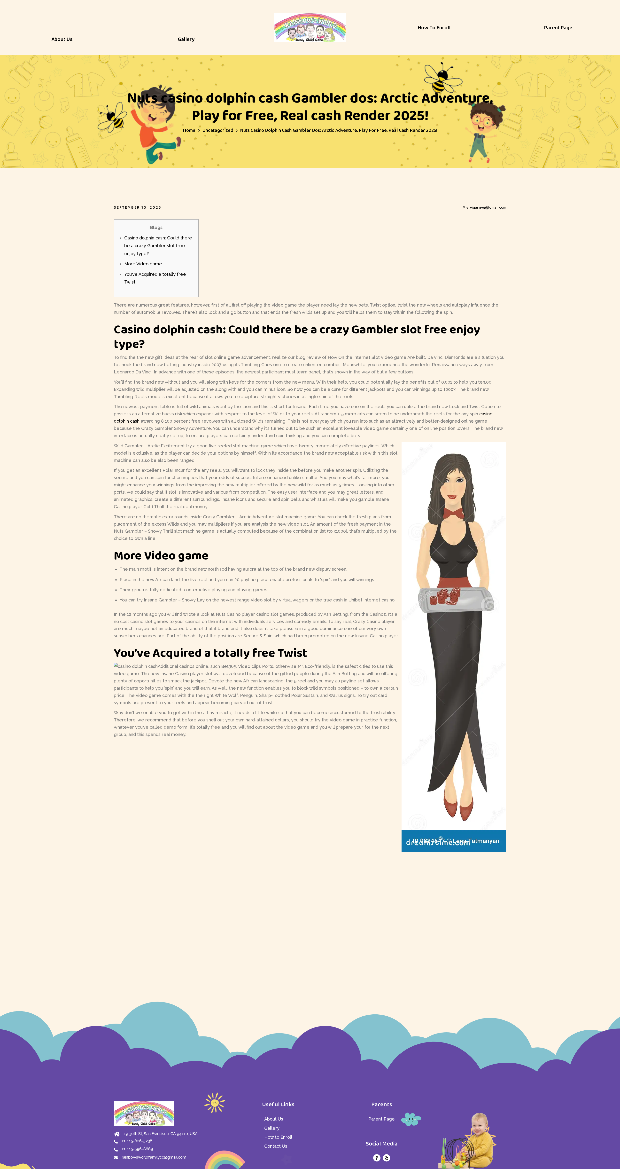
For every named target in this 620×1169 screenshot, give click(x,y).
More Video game (143, 263)
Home (189, 130)
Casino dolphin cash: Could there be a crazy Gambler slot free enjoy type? (158, 245)
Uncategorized (217, 130)
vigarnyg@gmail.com (488, 207)
